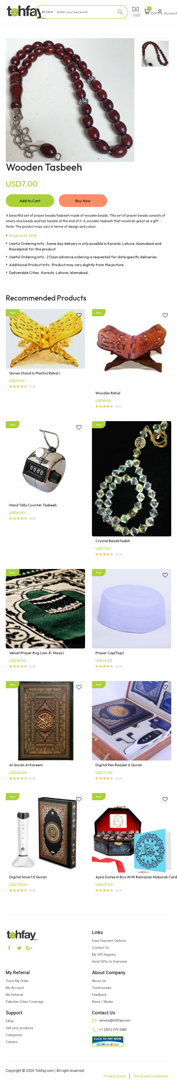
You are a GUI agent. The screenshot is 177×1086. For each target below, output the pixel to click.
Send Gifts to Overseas (109, 961)
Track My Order (17, 981)
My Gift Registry (104, 954)
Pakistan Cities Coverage (25, 1002)
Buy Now (83, 200)
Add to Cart (30, 200)
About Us (99, 981)
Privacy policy (114, 1076)
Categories (14, 1035)
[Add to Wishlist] (79, 316)
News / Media (102, 1002)
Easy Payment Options (109, 941)
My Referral (14, 995)
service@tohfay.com (114, 1020)
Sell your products (19, 1028)
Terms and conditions (150, 1076)
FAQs (10, 1021)
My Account (15, 988)
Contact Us (100, 948)
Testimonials (101, 988)
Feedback (99, 995)
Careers (12, 1042)
